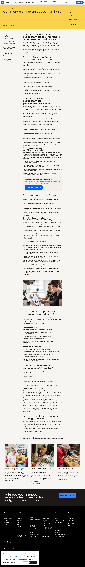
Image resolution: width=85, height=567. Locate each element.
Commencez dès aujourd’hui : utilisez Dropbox (34, 428)
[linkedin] (73, 25)
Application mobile (8, 518)
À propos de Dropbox (72, 516)
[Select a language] (36, 2)
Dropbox (51, 144)
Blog (56, 516)
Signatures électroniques (35, 534)
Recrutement (71, 518)
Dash (18, 524)
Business (19, 520)
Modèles (5, 530)
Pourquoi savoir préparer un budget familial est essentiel (9, 44)
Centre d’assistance (46, 516)
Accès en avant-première (9, 528)
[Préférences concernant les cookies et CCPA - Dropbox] (20, 558)
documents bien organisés (31, 247)
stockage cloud (51, 247)
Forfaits (18, 533)
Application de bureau (8, 516)
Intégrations (6, 520)
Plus (18, 516)
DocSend (19, 526)
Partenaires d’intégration (60, 534)
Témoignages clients (59, 520)
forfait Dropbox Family (29, 260)
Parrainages (57, 530)
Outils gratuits (7, 533)
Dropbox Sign (20, 528)
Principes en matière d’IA (47, 530)
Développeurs (58, 525)
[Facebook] (7, 542)
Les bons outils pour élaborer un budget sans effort (9, 60)
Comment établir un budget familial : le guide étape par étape (9, 48)
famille (47, 82)
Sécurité (5, 526)
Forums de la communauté (61, 528)
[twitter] (69, 25)
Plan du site (44, 532)
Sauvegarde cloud (33, 528)
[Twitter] (5, 542)
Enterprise (19, 522)
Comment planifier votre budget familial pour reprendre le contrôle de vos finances (9, 40)
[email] (75, 25)
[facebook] (71, 25)
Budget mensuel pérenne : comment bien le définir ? (8, 53)
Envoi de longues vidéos (35, 519)
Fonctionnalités (7, 522)
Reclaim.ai (19, 530)
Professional (19, 518)
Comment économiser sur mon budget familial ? (9, 56)
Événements (58, 518)
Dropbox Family (26, 400)
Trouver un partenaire (59, 536)
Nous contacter (45, 518)
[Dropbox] (6, 2)
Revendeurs (57, 532)
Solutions (6, 524)
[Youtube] (10, 542)
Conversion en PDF (34, 536)
